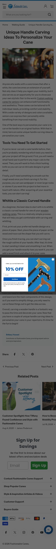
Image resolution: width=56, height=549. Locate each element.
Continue (15, 279)
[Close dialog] (53, 259)
